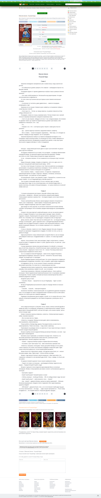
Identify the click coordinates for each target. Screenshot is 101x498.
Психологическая (37, 487)
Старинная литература (73, 29)
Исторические (21, 485)
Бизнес (70, 24)
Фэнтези (35, 490)
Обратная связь (67, 491)
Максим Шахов (44, 27)
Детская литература (72, 21)
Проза (70, 18)
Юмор (70, 30)
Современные (52, 486)
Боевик (20, 481)
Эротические (52, 487)
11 (51, 68)
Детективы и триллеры (39, 4)
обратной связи (50, 496)
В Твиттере (32, 21)
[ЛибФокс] (23, 4)
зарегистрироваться (31, 447)
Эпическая (36, 491)
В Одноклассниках (52, 21)
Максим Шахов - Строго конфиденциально (24, 428)
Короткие (51, 482)
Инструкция (58, 48)
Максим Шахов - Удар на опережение (60, 428)
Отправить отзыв (22, 474)
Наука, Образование (72, 15)
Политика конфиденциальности (70, 490)
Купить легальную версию (53, 39)
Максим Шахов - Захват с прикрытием (36, 428)
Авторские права (42, 13)
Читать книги (31, 4)
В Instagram (41, 21)
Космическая (36, 485)
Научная (35, 486)
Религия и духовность (72, 26)
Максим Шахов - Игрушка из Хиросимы (48, 428)
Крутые (20, 487)
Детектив (20, 482)
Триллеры (20, 489)
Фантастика (58, 4)
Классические (21, 486)
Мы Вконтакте (61, 21)
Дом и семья (71, 23)
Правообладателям (68, 489)
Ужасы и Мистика (37, 489)
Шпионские (21, 490)
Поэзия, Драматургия (72, 33)
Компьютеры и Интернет (73, 32)
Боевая (35, 481)
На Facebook (23, 21)
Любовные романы (50, 4)
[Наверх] (98, 496)
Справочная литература (73, 27)
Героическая (36, 482)
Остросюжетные (52, 485)
